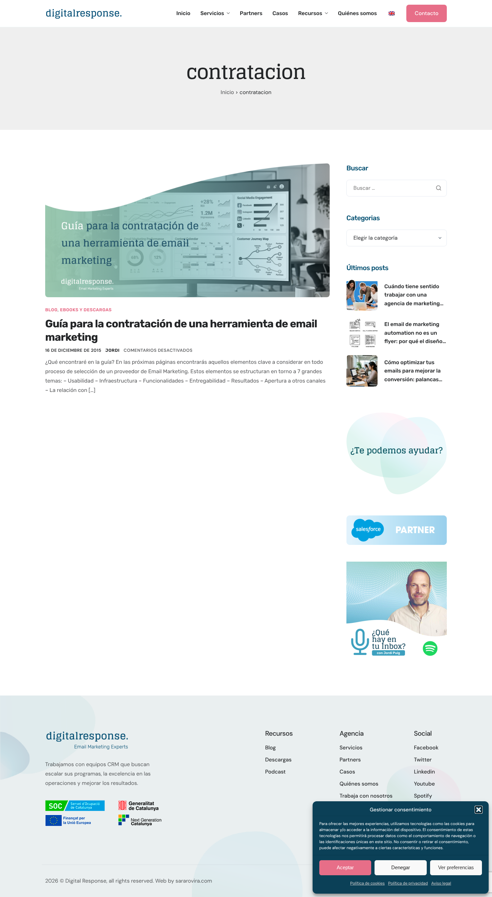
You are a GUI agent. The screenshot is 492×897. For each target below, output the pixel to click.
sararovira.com (193, 880)
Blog (51, 310)
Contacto (426, 13)
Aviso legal (441, 883)
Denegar (400, 867)
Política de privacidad (408, 883)
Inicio (183, 13)
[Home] (83, 13)
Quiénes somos (357, 13)
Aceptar (345, 867)
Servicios (212, 13)
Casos (280, 13)
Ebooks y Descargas (86, 310)
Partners (251, 13)
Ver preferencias (456, 867)
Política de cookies (367, 883)
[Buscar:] (396, 187)
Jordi (112, 350)
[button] (478, 809)
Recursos (310, 13)
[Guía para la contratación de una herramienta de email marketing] (187, 230)
